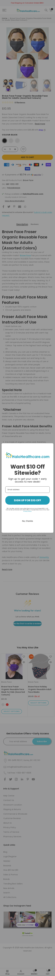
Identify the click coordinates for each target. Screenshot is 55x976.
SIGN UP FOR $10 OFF (27, 500)
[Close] (50, 446)
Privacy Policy (27, 511)
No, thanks (27, 521)
